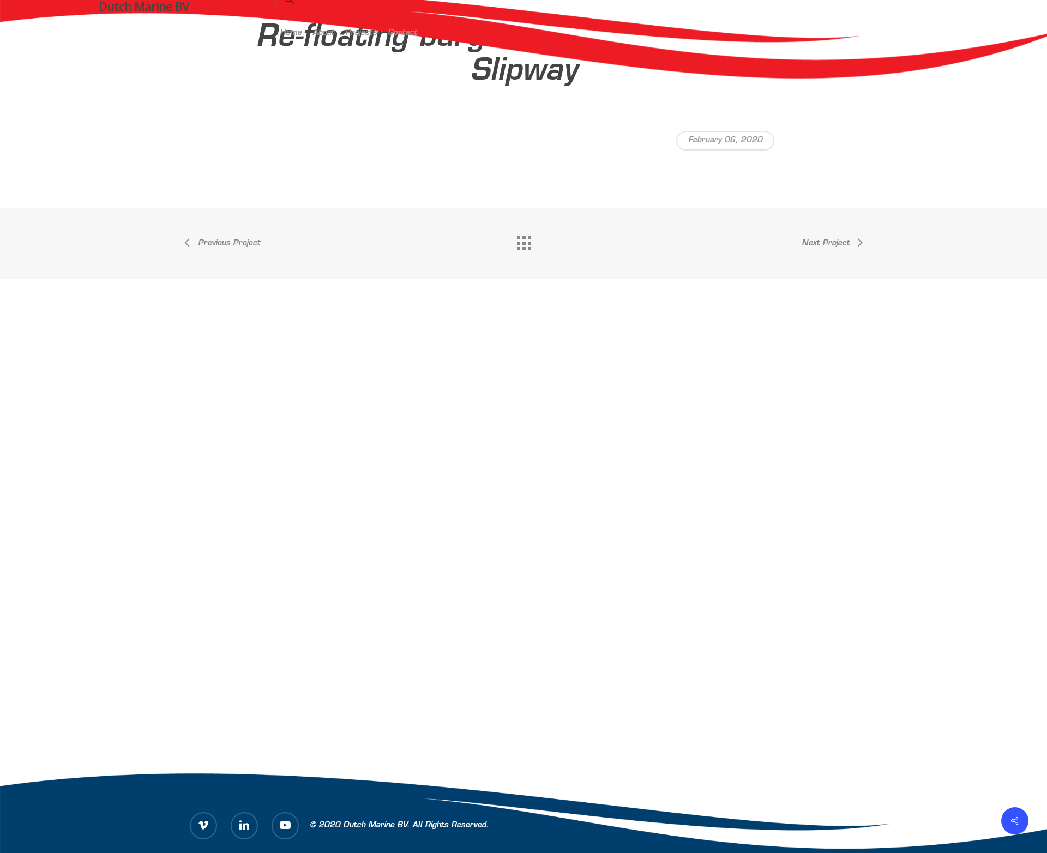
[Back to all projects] (523, 240)
